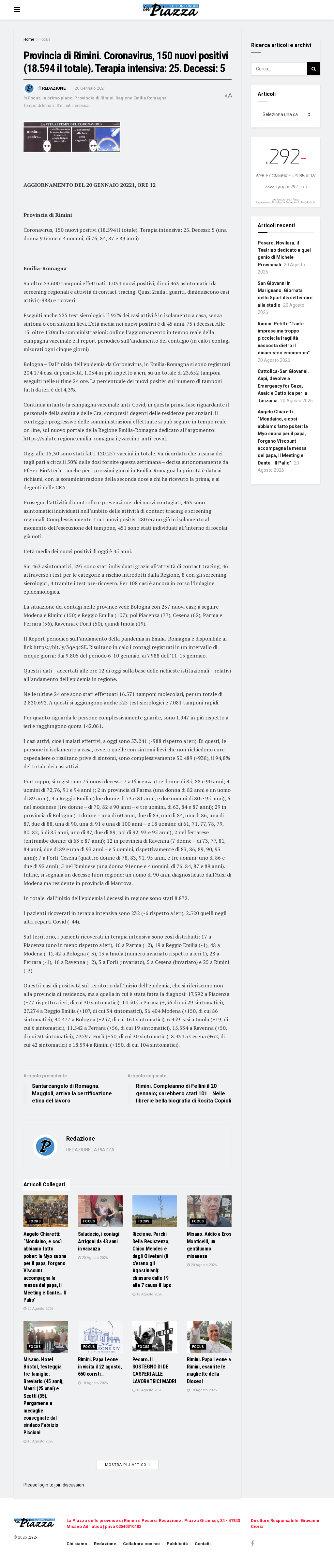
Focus (45, 39)
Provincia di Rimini (94, 98)
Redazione (54, 88)
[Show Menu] (17, 10)
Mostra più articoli (127, 1465)
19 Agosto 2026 (148, 1294)
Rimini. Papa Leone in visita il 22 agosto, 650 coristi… (100, 1366)
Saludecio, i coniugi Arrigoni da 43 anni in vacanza (98, 1241)
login (43, 1484)
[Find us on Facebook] (252, 1543)
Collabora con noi (141, 1543)
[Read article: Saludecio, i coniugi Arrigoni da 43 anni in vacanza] (100, 1211)
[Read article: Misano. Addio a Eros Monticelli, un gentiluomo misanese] (209, 1211)
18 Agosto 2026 (39, 1441)
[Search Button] (313, 68)
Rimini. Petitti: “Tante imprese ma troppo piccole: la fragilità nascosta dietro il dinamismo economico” (284, 338)
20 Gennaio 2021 (90, 88)
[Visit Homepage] (172, 9)
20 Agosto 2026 (39, 1309)
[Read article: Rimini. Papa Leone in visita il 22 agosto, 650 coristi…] (100, 1337)
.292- (32, 1537)
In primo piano (57, 98)
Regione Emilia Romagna (141, 98)
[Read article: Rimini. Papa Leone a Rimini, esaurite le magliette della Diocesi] (209, 1337)
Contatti (203, 1543)
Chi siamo (77, 1543)
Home (28, 39)
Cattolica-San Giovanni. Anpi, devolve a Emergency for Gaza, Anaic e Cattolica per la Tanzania (283, 386)
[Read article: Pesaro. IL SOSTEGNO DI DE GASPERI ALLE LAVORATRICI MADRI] (154, 1337)
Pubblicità (177, 1543)
